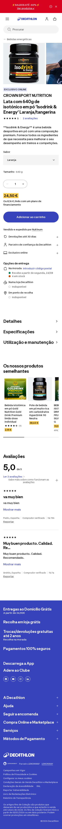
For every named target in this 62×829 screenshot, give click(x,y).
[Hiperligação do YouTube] (13, 679)
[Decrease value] (7, 184)
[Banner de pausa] (50, 6)
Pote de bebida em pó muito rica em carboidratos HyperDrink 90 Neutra (39, 412)
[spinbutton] (15, 184)
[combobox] (31, 160)
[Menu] (7, 19)
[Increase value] (23, 184)
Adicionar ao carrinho (31, 217)
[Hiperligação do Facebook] (6, 679)
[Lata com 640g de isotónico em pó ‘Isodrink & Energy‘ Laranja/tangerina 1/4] (24, 63)
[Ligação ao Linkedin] (27, 679)
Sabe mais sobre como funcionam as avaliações (28, 481)
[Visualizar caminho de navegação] (4, 39)
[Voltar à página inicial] (27, 18)
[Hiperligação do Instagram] (20, 679)
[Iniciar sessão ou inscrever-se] (47, 19)
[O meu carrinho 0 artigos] (55, 19)
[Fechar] (56, 6)
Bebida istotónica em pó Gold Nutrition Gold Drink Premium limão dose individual (15, 413)
